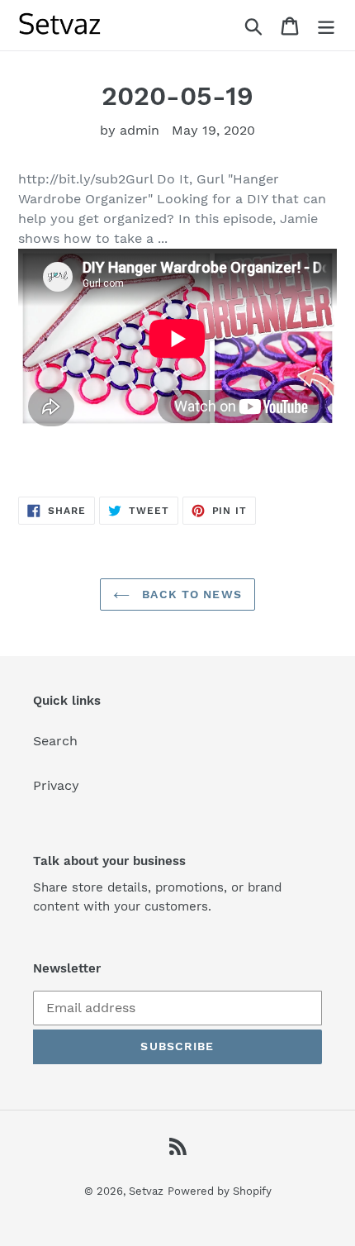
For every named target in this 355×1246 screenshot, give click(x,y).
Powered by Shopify (220, 1191)
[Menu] (326, 25)
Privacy (56, 785)
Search (55, 741)
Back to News (190, 594)
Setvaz (146, 1191)
